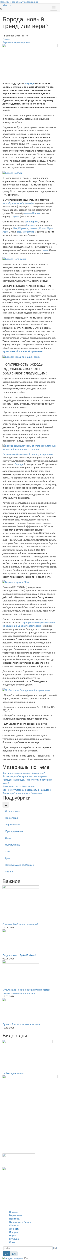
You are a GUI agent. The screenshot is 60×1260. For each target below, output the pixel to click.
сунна (16, 216)
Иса (19, 231)
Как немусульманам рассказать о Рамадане (26, 789)
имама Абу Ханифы (23, 203)
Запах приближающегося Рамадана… (23, 793)
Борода (19, 464)
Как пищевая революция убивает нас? (23, 772)
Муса (50, 228)
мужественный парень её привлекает (23, 351)
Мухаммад (28, 231)
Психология (11, 817)
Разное (6, 38)
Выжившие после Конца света (18, 786)
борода (29, 83)
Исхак (42, 228)
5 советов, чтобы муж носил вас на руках (24, 776)
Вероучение (15, 1215)
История (13, 1232)
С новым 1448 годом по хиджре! (20, 924)
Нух (15, 228)
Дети (7, 858)
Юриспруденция (14, 831)
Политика (14, 1218)
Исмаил (34, 228)
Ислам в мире (12, 811)
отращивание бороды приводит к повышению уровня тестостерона (29, 624)
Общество (14, 1225)
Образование (12, 824)
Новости (13, 1211)
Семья (8, 851)
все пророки (31, 221)
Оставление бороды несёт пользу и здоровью (27, 454)
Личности (14, 1228)
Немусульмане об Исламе (19, 864)
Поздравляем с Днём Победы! (19, 955)
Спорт (8, 837)
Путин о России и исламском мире (21, 1024)
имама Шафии (32, 213)
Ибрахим (23, 228)
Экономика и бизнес (20, 1222)
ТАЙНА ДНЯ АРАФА (13, 1073)
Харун (5, 231)
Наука (12, 1235)
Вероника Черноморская (16, 42)
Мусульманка (12, 844)
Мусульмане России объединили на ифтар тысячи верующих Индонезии (26, 991)
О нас (12, 1242)
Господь (30, 224)
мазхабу (7, 203)
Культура (14, 1238)
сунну (45, 250)
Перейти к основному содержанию (19, 1)
